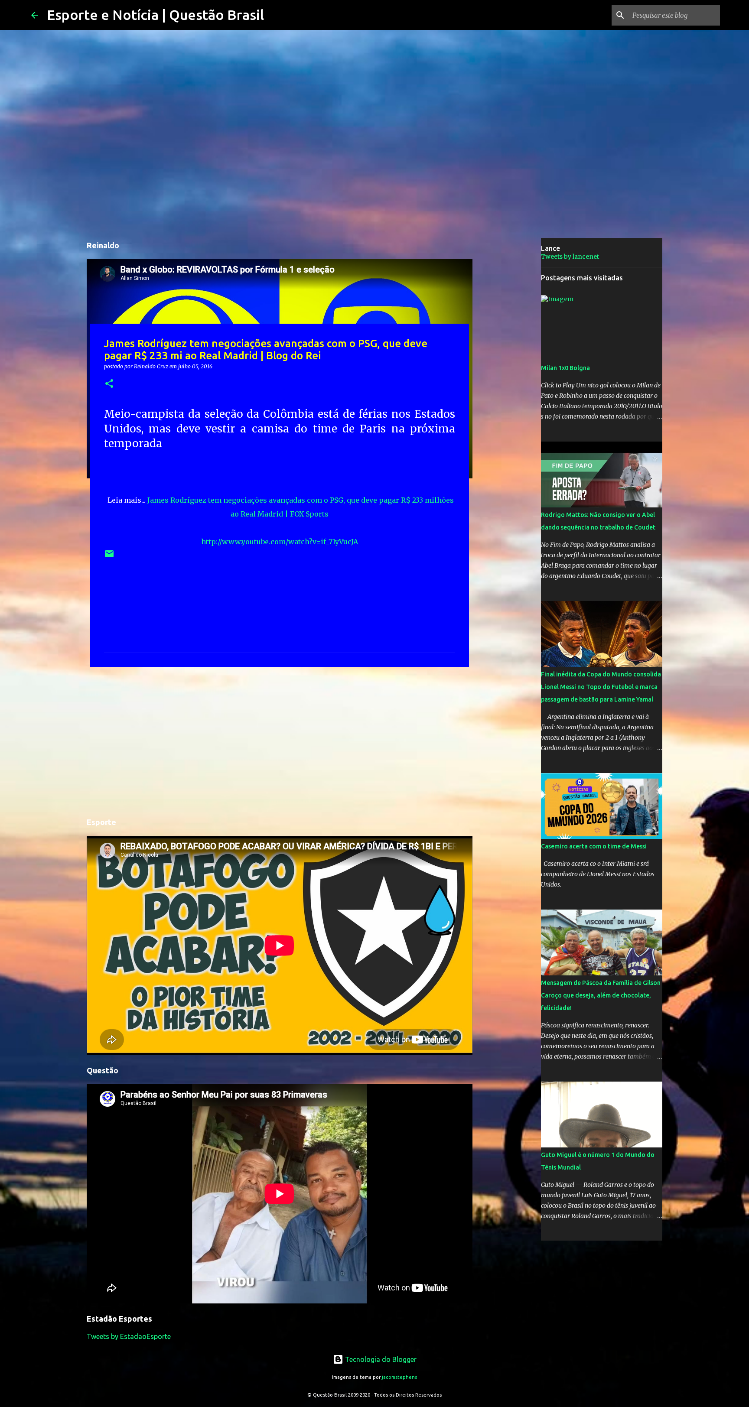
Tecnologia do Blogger (380, 1359)
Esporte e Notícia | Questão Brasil (155, 15)
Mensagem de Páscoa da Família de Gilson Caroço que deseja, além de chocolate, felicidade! (601, 995)
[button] (109, 384)
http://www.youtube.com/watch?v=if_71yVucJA (279, 541)
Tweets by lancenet (570, 256)
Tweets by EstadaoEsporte (129, 1336)
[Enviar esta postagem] (109, 557)
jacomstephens (399, 1377)
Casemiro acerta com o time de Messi (594, 846)
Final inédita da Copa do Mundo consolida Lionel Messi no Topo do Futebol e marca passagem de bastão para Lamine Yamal (601, 687)
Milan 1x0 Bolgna (565, 367)
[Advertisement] (279, 740)
